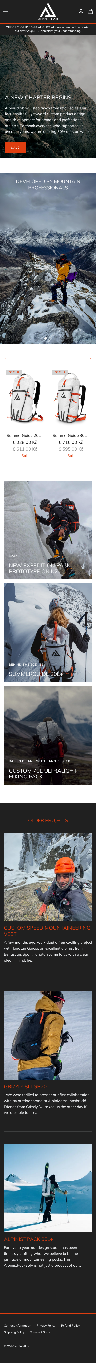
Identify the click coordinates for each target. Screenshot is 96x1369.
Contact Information (17, 1325)
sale (15, 147)
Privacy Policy (46, 1325)
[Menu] (5, 11)
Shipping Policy (14, 1332)
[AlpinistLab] (48, 11)
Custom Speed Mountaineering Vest (47, 931)
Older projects (48, 820)
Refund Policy (70, 1325)
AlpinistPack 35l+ (28, 1239)
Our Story (48, 203)
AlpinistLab (22, 1346)
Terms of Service (41, 1332)
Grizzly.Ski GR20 (25, 1086)
